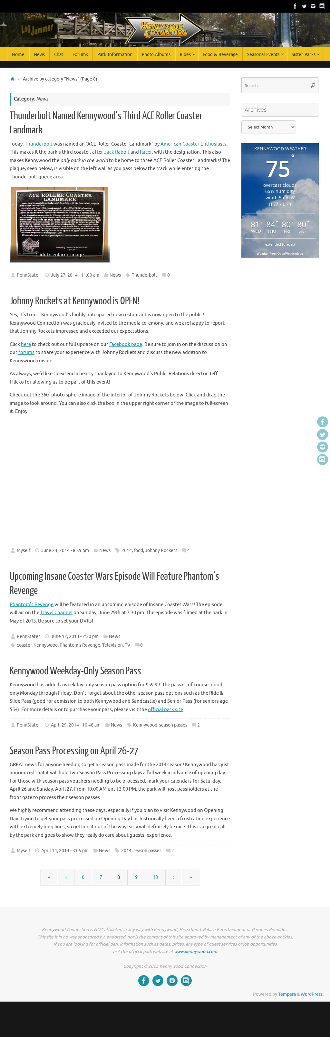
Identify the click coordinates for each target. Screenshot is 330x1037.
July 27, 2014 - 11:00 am (75, 275)
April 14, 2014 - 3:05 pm (65, 850)
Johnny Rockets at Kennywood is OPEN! (75, 301)
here (26, 344)
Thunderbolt (39, 144)
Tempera (287, 994)
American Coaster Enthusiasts (193, 144)
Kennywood (46, 645)
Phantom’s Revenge (31, 605)
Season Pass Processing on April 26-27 (74, 751)
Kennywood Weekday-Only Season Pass (75, 671)
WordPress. (312, 994)
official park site (165, 710)
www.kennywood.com (195, 951)
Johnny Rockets (161, 550)
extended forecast (280, 244)
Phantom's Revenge (80, 645)
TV (127, 645)
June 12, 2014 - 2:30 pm (75, 636)
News (115, 275)
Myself (23, 550)
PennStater (28, 275)
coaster (24, 645)
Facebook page (125, 344)
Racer (146, 152)
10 (155, 877)
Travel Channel (56, 613)
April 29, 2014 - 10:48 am (76, 725)
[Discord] (322, 6)
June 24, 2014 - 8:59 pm (65, 550)
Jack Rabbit (117, 152)
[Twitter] (304, 6)
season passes (173, 725)
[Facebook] (295, 6)
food (138, 550)
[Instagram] (313, 6)
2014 (126, 550)
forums (26, 352)
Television (112, 645)
